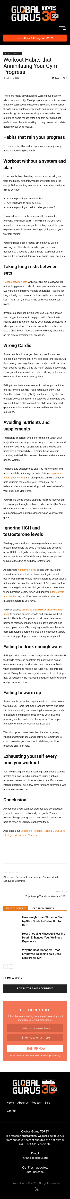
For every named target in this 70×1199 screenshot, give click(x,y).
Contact (11, 1111)
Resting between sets (15, 281)
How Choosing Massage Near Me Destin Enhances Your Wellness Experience (43, 937)
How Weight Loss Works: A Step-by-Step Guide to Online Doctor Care (43, 921)
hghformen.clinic (27, 569)
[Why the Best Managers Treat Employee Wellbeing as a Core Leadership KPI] (11, 954)
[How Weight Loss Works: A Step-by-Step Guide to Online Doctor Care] (11, 921)
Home (10, 1103)
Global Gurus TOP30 (35, 1131)
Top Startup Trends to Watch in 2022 (46, 896)
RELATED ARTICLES (15, 908)
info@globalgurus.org (35, 1157)
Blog (47, 1103)
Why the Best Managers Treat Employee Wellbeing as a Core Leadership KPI (41, 953)
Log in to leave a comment (35, 988)
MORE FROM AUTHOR (42, 908)
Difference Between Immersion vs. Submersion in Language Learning (31, 879)
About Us (23, 1103)
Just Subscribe (35, 1171)
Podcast (37, 1103)
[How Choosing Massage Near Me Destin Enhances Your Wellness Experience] (11, 937)
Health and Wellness (12, 54)
